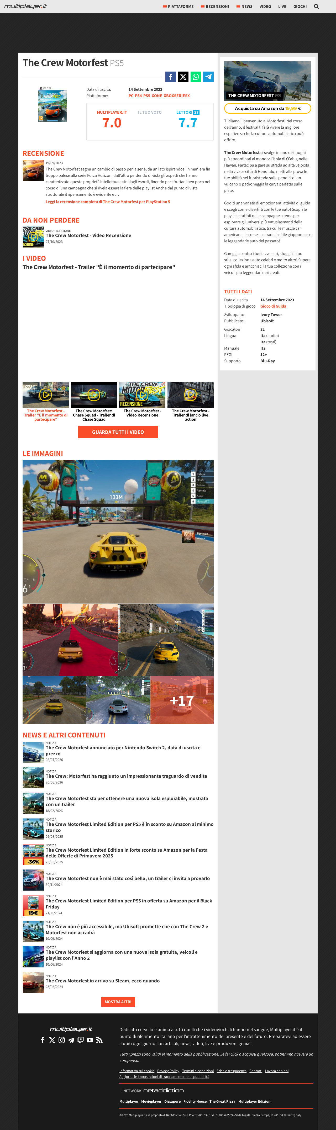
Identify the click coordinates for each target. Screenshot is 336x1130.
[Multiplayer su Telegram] (71, 1040)
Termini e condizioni (198, 1070)
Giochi (300, 6)
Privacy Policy (168, 1070)
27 (196, 112)
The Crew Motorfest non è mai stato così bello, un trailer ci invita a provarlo (128, 878)
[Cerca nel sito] (317, 6)
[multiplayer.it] (71, 1029)
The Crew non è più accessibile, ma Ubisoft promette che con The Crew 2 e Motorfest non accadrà (127, 929)
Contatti (255, 1070)
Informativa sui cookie (136, 1070)
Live (282, 6)
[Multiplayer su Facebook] (43, 1040)
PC (131, 95)
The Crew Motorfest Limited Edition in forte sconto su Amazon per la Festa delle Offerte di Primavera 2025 (127, 853)
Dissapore (172, 1101)
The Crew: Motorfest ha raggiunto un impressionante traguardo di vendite (126, 776)
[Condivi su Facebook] (170, 77)
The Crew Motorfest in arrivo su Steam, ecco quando (103, 980)
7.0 (112, 122)
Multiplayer (128, 1101)
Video (265, 6)
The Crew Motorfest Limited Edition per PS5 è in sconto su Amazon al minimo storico (130, 827)
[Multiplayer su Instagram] (62, 1040)
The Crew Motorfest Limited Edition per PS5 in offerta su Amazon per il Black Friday (129, 903)
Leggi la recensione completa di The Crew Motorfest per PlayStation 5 (108, 201)
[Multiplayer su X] (52, 1040)
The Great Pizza (222, 1101)
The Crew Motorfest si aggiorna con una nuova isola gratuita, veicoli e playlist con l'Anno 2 (122, 955)
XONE (157, 95)
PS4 (138, 95)
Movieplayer (151, 1101)
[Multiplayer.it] (25, 6)
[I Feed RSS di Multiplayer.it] (99, 1040)
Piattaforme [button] (181, 6)
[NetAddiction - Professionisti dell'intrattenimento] (163, 1091)
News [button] (247, 6)
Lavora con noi (276, 1070)
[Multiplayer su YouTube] (90, 1040)
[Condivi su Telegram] (208, 77)
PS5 (146, 95)
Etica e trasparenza (231, 1070)
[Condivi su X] (183, 77)
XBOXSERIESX (177, 95)
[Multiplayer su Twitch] (80, 1040)
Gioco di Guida (273, 306)
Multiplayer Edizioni (254, 1101)
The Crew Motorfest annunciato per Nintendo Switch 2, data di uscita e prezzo (123, 750)
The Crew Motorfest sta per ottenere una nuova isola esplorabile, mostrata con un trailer (127, 801)
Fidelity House (195, 1101)
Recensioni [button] (217, 6)
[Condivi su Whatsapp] (196, 77)
